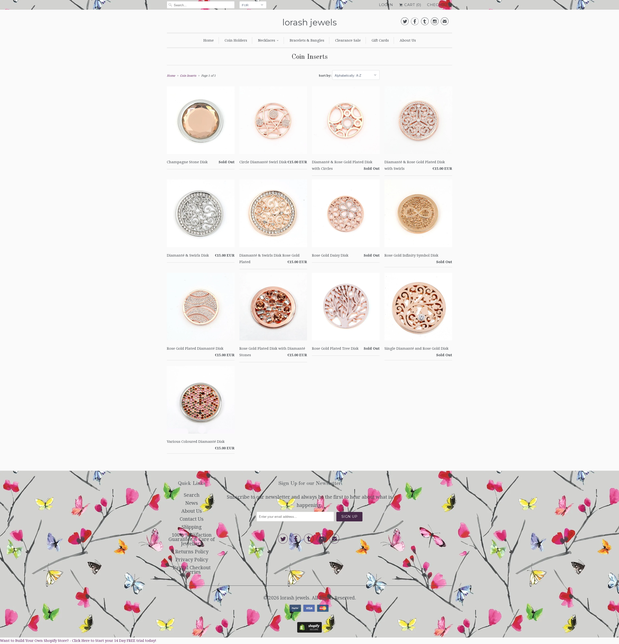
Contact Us (192, 519)
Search (191, 495)
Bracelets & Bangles (307, 40)
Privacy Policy (191, 560)
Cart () (412, 4)
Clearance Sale (348, 40)
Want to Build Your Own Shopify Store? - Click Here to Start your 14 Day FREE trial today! (78, 640)
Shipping (192, 527)
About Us (408, 40)
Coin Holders (236, 40)
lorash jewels (309, 22)
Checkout (438, 4)
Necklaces (266, 40)
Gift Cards (380, 40)
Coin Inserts (310, 57)
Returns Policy (191, 552)
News (191, 503)
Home (208, 40)
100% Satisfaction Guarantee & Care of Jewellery (192, 539)
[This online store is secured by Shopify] (309, 631)
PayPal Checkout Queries (192, 570)
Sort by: (325, 75)
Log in (386, 4)
